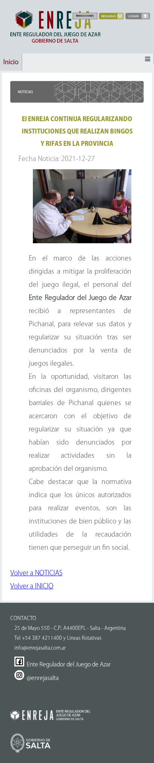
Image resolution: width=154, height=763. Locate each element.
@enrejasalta (41, 678)
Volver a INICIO (31, 586)
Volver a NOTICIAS (36, 572)
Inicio (10, 62)
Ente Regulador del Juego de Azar (67, 664)
